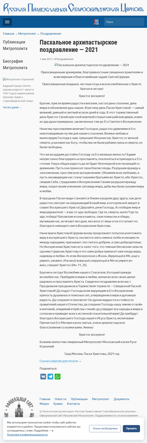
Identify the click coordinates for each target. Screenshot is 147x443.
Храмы (58, 403)
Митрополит (100, 399)
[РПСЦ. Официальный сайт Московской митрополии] (19, 412)
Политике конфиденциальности (27, 434)
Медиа (44, 403)
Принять (131, 428)
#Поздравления (63, 59)
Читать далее (11, 107)
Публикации (79, 399)
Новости (60, 399)
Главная (45, 399)
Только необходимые (105, 428)
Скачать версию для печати (59, 361)
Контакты (73, 403)
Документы (121, 399)
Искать (139, 21)
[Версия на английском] (96, 22)
